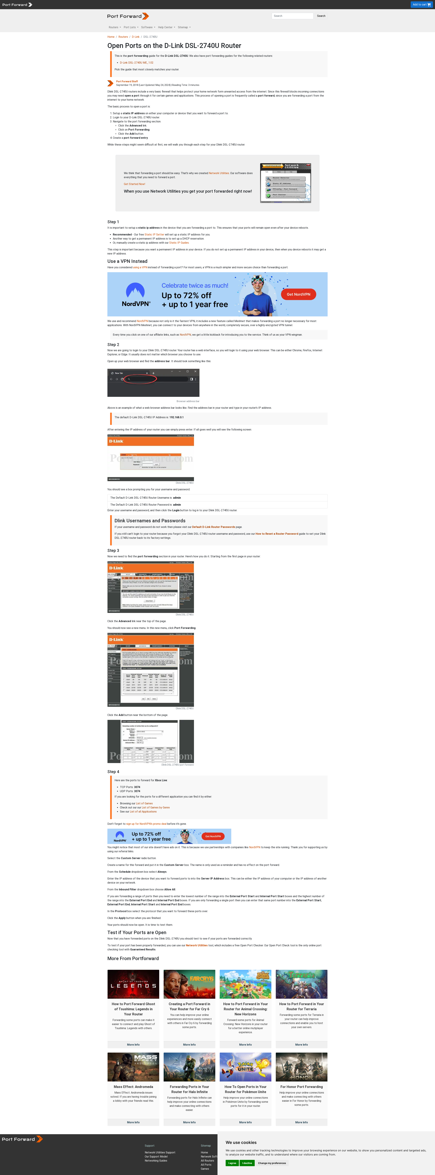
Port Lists (60, 4)
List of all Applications (143, 811)
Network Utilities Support (160, 1152)
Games (205, 1168)
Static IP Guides (179, 242)
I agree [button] (232, 1163)
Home (111, 36)
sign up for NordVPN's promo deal (146, 823)
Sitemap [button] (183, 27)
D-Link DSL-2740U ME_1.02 (136, 62)
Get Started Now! (134, 184)
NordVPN (142, 321)
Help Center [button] (165, 27)
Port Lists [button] (130, 27)
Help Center (90, 4)
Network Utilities (219, 173)
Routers (46, 4)
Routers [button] (114, 27)
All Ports (206, 1164)
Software (74, 4)
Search (321, 16)
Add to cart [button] (420, 4)
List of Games (144, 803)
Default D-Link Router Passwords (213, 527)
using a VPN (140, 267)
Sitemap (105, 4)
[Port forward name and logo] (17, 4)
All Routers (207, 1160)
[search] (115, 4)
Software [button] (147, 27)
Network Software (212, 1156)
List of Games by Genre (156, 807)
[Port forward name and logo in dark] (128, 16)
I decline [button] (247, 1163)
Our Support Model (156, 1156)
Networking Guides (156, 1160)
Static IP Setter (154, 234)
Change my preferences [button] (272, 1163)
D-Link (136, 36)
